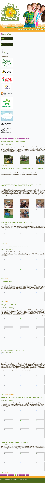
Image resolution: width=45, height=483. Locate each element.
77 (19, 138)
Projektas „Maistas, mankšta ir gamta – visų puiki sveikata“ (22, 398)
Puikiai (4, 48)
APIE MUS (7, 27)
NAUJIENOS (37, 29)
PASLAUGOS (31, 29)
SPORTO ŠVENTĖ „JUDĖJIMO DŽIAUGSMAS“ (14, 247)
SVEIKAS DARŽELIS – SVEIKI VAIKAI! (12, 350)
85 (24, 138)
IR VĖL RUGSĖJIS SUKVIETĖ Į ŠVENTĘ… (13, 142)
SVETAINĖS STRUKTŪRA (6, 34)
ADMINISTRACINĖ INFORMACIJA (36, 27)
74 (13, 138)
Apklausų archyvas (5, 56)
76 (17, 138)
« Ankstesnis (3, 138)
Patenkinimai (5, 50)
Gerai (4, 49)
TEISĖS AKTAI (25, 27)
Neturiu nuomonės (6, 51)
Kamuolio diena (6, 281)
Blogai (4, 52)
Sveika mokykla (11, 394)
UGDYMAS (25, 29)
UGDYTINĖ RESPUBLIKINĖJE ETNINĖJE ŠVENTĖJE (17, 222)
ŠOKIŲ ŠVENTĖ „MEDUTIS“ (9, 304)
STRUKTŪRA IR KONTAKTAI (16, 27)
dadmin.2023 (11, 144)
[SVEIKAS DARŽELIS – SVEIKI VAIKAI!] (4, 360)
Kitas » (27, 138)
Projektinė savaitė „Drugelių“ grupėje (15, 442)
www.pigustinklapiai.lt (9, 481)
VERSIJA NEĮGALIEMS (6, 33)
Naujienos (6, 165)
